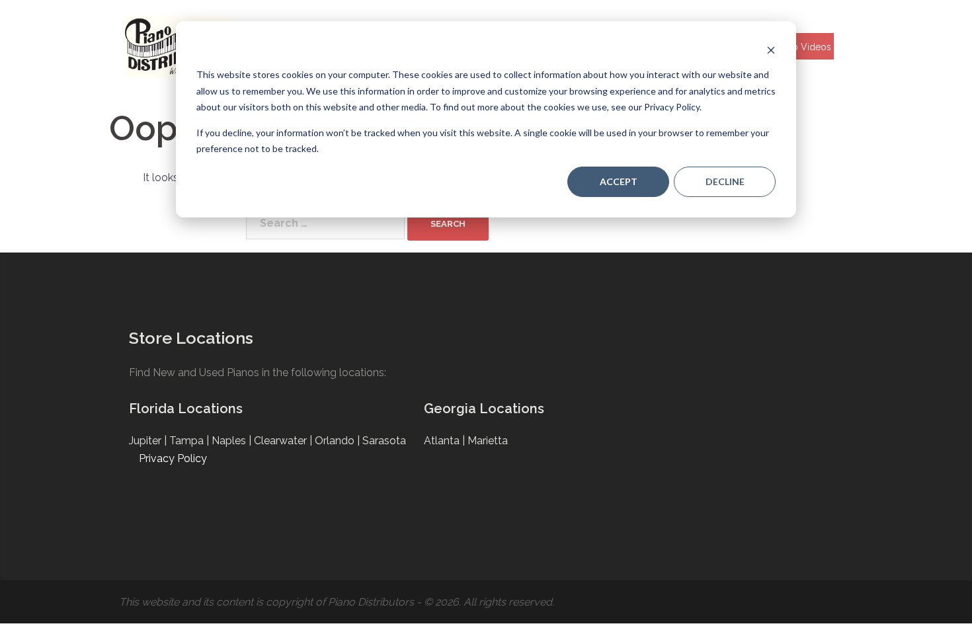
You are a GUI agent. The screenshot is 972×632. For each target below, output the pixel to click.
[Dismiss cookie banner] (771, 50)
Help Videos (804, 47)
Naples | (233, 440)
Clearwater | (284, 440)
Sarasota (384, 440)
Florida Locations (186, 408)
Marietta (487, 440)
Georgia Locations (484, 408)
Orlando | (338, 440)
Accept (618, 181)
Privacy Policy (173, 458)
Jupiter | (149, 440)
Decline (725, 181)
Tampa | (190, 440)
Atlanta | (445, 440)
